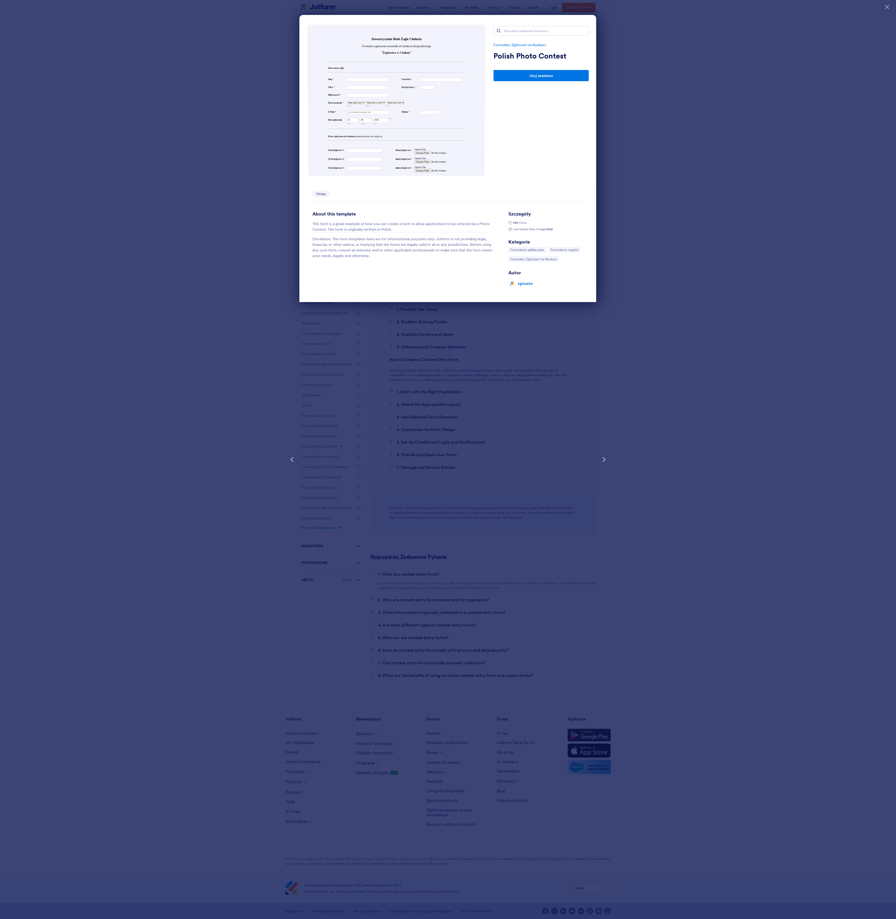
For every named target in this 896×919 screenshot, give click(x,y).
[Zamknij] (887, 7)
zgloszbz (525, 283)
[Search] (499, 30)
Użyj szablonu (541, 75)
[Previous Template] (292, 459)
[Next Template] (603, 459)
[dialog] (448, 459)
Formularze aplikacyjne (527, 249)
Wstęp (321, 194)
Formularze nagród (564, 249)
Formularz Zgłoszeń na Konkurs (520, 44)
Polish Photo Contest (530, 56)
